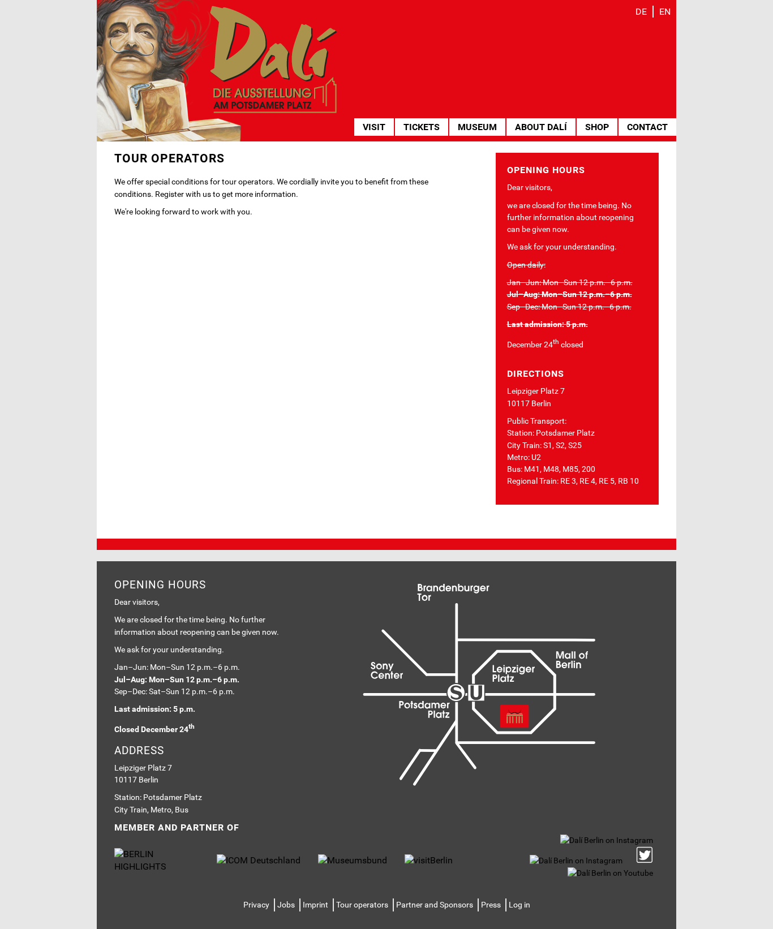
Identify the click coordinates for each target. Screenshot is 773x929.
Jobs (286, 904)
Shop (597, 127)
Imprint (315, 904)
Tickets (421, 127)
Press (491, 904)
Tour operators (362, 904)
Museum (477, 127)
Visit (374, 127)
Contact (647, 127)
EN (665, 11)
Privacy (256, 904)
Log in (519, 904)
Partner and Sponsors (434, 904)
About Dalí (541, 127)
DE (641, 11)
